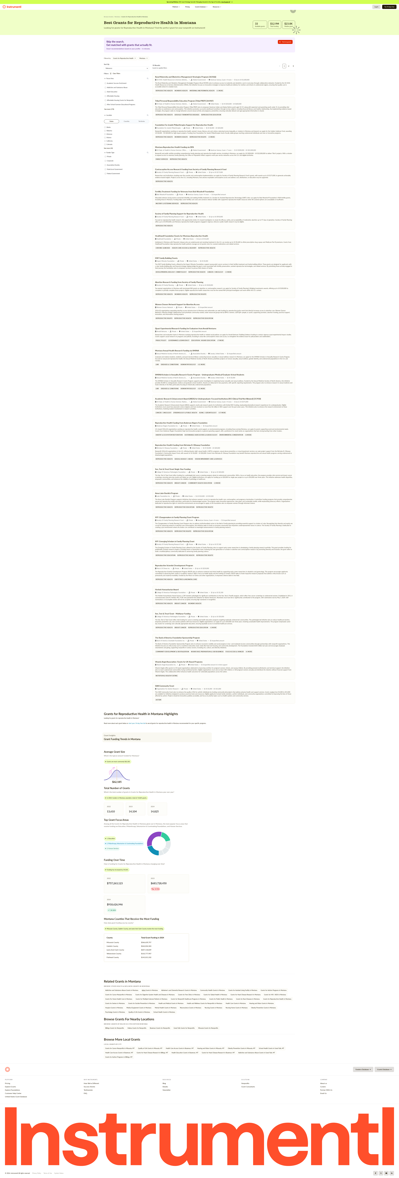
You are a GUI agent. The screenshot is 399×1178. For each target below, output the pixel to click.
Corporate (110, 161)
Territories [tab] (142, 121)
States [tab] (111, 121)
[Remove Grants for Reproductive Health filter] (135, 58)
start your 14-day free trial (137, 723)
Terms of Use (48, 1173)
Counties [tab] (126, 121)
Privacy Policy (36, 1173)
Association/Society (113, 165)
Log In (376, 7)
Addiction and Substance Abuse (117, 87)
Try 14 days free (389, 7)
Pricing (187, 7)
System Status (58, 1173)
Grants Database (200, 7)
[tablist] (126, 121)
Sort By (106, 64)
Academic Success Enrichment (116, 83)
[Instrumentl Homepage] (11, 7)
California (110, 141)
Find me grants (286, 42)
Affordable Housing (113, 96)
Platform (175, 7)
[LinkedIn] (391, 1173)
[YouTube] (386, 1173)
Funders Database (362, 1069)
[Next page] (293, 66)
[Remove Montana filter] (147, 58)
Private (109, 156)
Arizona (109, 137)
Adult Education (112, 92)
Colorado (109, 144)
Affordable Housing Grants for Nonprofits (120, 100)
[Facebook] (375, 1173)
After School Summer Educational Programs (121, 104)
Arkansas (109, 134)
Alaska (109, 127)
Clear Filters (116, 73)
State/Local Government (115, 169)
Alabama (109, 131)
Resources (216, 7)
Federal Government (113, 173)
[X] (381, 1173)
